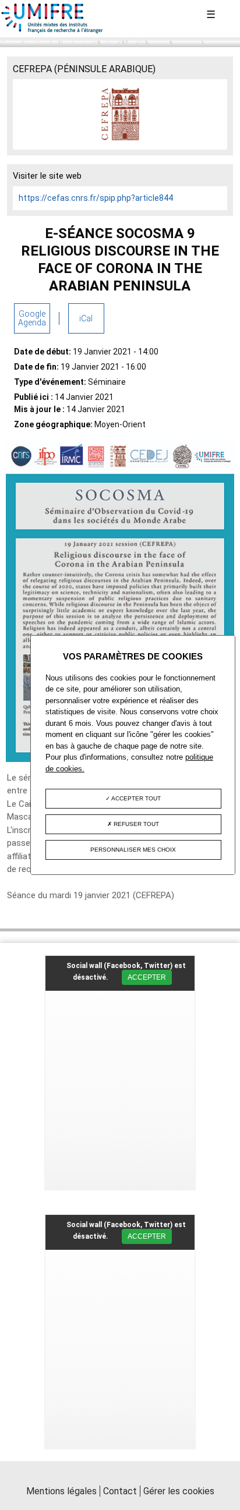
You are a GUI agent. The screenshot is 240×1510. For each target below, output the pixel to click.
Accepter (147, 977)
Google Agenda (32, 318)
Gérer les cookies (178, 1491)
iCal (86, 318)
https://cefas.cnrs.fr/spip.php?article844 (96, 198)
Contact (120, 1491)
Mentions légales (61, 1491)
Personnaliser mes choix (133, 849)
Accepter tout (135, 798)
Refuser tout (135, 824)
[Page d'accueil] (52, 31)
